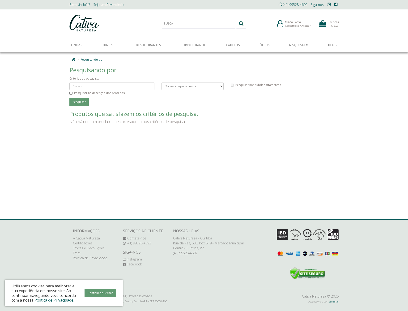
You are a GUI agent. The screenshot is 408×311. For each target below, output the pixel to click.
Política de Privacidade (90, 258)
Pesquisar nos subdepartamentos (258, 85)
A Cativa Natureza (86, 238)
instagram (134, 259)
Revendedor (109, 4)
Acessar (306, 25)
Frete (77, 253)
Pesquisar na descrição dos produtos (99, 93)
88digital (333, 301)
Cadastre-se (292, 25)
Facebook (134, 264)
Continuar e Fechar (100, 293)
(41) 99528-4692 (294, 4)
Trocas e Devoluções (89, 248)
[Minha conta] (280, 24)
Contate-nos (136, 238)
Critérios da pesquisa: (84, 79)
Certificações (83, 243)
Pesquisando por (92, 60)
